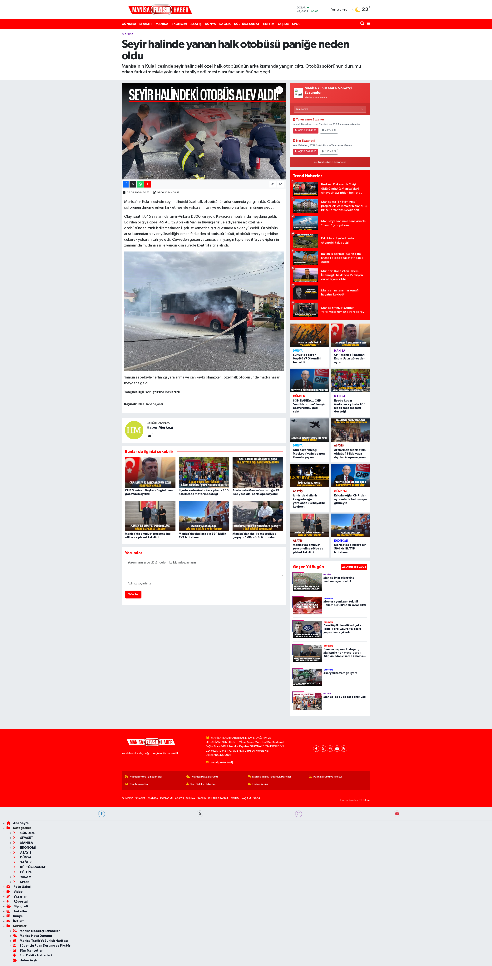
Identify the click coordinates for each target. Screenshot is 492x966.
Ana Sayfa (21, 823)
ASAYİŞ (196, 24)
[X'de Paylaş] (133, 184)
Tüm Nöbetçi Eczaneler (332, 162)
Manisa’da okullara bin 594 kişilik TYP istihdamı (350, 548)
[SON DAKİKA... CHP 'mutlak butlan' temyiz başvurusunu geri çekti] (309, 380)
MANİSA (161, 24)
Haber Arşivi (260, 784)
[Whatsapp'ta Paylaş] (140, 184)
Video (18, 891)
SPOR (296, 24)
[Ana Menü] (368, 24)
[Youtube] (337, 748)
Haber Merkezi (160, 427)
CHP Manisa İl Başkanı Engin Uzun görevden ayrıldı (349, 358)
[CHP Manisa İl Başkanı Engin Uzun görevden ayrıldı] (150, 472)
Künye (18, 916)
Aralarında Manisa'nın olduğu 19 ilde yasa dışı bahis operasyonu (350, 453)
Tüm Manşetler (138, 784)
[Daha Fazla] (147, 184)
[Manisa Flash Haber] (160, 9)
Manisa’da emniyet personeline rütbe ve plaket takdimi (308, 548)
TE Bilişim (364, 800)
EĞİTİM (268, 24)
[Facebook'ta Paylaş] (126, 184)
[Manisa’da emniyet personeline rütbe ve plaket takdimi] (150, 515)
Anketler (20, 911)
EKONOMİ (179, 24)
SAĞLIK (225, 24)
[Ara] (362, 24)
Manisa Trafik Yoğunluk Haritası (271, 776)
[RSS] (344, 748)
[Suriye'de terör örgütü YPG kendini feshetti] (309, 335)
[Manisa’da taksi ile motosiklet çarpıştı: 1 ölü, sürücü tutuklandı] (258, 515)
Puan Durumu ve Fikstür (327, 776)
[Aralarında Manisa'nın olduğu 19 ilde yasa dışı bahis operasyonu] (258, 472)
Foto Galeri (22, 886)
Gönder (133, 594)
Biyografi (20, 906)
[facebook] (101, 814)
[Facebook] (316, 748)
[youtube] (397, 814)
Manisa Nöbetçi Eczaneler (146, 776)
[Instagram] (330, 748)
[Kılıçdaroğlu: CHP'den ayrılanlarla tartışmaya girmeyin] (350, 475)
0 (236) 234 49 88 (307, 130)
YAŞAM (283, 24)
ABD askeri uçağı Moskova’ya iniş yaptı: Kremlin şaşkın (309, 453)
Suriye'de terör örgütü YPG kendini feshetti (307, 358)
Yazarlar (20, 896)
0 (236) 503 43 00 (307, 151)
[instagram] (298, 814)
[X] (323, 748)
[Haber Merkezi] (134, 430)
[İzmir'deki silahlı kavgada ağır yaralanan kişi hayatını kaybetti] (309, 475)
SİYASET (145, 24)
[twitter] (200, 814)
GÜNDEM (129, 24)
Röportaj (20, 901)
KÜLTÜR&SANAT (247, 24)
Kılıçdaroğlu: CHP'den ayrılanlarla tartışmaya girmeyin (350, 499)
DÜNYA (210, 24)
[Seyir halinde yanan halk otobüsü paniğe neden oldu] (204, 131)
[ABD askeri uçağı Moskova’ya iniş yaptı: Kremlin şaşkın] (309, 430)
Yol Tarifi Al (330, 130)
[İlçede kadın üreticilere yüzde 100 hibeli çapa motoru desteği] (204, 472)
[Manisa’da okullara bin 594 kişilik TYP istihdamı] (204, 515)
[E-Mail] (150, 436)
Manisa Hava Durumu (205, 776)
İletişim (18, 921)
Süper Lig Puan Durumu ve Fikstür (45, 945)
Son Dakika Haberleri (203, 784)
